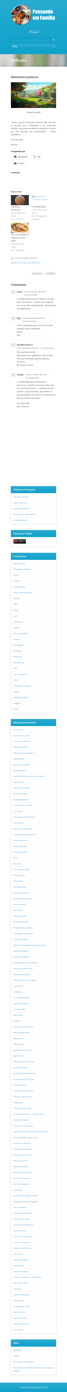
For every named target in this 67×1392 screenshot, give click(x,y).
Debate (16, 598)
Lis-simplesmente (21, 997)
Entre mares (19, 875)
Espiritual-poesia (21, 892)
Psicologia (18, 645)
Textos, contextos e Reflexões (27, 1277)
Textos (16, 691)
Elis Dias (17, 863)
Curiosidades (19, 586)
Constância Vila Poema (24, 817)
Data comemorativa (22, 592)
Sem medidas (19, 1207)
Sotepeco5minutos (22, 1248)
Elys (19, 318)
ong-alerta (18, 1102)
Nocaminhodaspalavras (24, 1073)
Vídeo (16, 709)
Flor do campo (20, 916)
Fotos (16, 610)
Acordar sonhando (22, 741)
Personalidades (21, 633)
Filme (15, 604)
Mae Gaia (18, 1015)
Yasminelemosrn (21, 1323)
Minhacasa (18, 1044)
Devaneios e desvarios (24, 834)
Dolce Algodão (20, 846)
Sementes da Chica (22, 1213)
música (16, 627)
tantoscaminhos (21, 1259)
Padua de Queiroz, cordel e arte (28, 1114)
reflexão (50, 273)
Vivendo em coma (21, 1306)
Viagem (16, 703)
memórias (18, 621)
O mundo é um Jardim (23, 1090)
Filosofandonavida (22, 898)
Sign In (35, 32)
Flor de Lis (18, 910)
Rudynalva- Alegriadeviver (25, 1195)
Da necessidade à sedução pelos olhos (20, 237)
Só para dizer (19, 1230)
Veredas (17, 1288)
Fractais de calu (20, 921)
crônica (16, 580)
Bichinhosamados (21, 764)
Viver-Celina (19, 1312)
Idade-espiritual (20, 951)
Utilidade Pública (21, 697)
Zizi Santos (18, 1329)
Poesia (16, 639)
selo (15, 668)
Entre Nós (18, 881)
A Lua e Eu (18, 729)
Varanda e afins (21, 1283)
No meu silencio (20, 1067)
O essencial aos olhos (23, 1079)
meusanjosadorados (23, 1026)
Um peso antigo (20, 496)
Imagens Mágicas (21, 956)
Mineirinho (18, 1038)
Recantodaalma (20, 1166)
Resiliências (19, 662)
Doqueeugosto (20, 852)
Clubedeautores (21, 799)
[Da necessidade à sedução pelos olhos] (20, 228)
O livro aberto (19, 1085)
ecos (15, 857)
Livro (15, 616)
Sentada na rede (21, 1219)
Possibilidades (39, 206)
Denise (20, 374)
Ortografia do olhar (22, 1108)
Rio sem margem (21, 1184)
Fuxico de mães (20, 939)
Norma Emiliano (21, 262)
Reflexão (36, 262)
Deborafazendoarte (23, 828)
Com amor (18, 811)
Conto (16, 575)
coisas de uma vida (22, 805)
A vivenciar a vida (21, 735)
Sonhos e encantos (22, 1236)
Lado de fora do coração (25, 980)
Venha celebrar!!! (21, 508)
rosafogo (17, 1189)
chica (19, 291)
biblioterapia (19, 563)
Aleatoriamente (20, 747)
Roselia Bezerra (25, 344)
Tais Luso (17, 1253)
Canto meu (18, 782)
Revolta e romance (22, 1178)
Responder (32, 294)
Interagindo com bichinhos (25, 962)
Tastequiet (18, 1265)
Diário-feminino (20, 840)
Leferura (17, 991)
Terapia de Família (22, 685)
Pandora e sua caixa (23, 1125)
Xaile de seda (19, 1318)
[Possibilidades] (41, 200)
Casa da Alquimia (21, 788)
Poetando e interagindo (24, 514)
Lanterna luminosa (15, 208)
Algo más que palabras (24, 753)
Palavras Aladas (21, 1119)
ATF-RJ (16, 1356)
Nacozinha (18, 1055)
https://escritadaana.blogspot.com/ (30, 945)
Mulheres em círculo (22, 1050)
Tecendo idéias (20, 1271)
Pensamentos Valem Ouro (25, 1137)
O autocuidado (20, 520)
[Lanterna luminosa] (20, 200)
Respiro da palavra (22, 1172)
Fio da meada (19, 904)
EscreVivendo (19, 887)
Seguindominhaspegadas (25, 1201)
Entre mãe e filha (21, 869)
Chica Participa (20, 793)
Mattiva (16, 1021)
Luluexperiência (21, 1003)
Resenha (17, 656)
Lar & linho (18, 985)
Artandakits (18, 758)
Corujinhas (18, 822)
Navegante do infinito (23, 1061)
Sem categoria (20, 674)
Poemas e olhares (22, 1143)
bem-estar (37, 273)
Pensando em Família (23, 1362)
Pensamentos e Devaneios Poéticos (30, 1131)
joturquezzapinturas (23, 968)
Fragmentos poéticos (23, 927)
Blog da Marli (19, 770)
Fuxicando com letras (23, 933)
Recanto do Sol (20, 1160)
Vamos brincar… (21, 502)
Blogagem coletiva (22, 569)
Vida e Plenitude (21, 1294)
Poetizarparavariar (22, 1155)
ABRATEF (17, 1350)
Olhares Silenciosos (22, 1096)
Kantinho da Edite (21, 974)
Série (15, 680)
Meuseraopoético (21, 1032)
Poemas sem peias (22, 1149)
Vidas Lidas (18, 1300)
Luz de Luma (19, 1009)
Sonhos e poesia (21, 1242)
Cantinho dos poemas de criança (29, 776)
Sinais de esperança (23, 1224)
